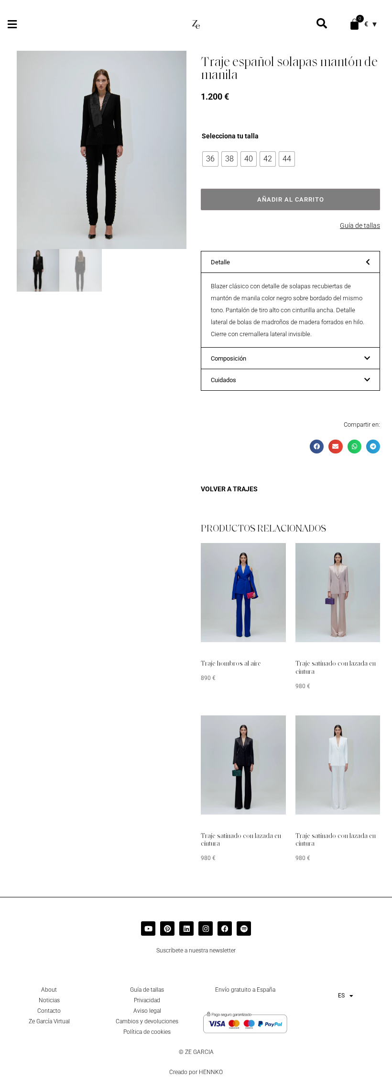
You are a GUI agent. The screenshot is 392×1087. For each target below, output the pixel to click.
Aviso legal (147, 1011)
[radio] (210, 159)
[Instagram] (205, 928)
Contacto (49, 1011)
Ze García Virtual (49, 1021)
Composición (228, 358)
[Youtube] (148, 928)
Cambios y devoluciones (147, 1021)
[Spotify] (244, 928)
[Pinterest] (167, 928)
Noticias (49, 1000)
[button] (12, 24)
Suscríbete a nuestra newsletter (196, 950)
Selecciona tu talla (230, 136)
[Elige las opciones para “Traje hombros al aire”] (264, 557)
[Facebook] (225, 928)
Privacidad (147, 1000)
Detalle (220, 262)
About (49, 989)
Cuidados (223, 380)
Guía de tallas (360, 225)
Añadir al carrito (290, 199)
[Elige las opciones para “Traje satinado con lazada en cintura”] (358, 557)
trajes (245, 489)
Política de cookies (147, 1032)
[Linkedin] (186, 928)
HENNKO (211, 1072)
